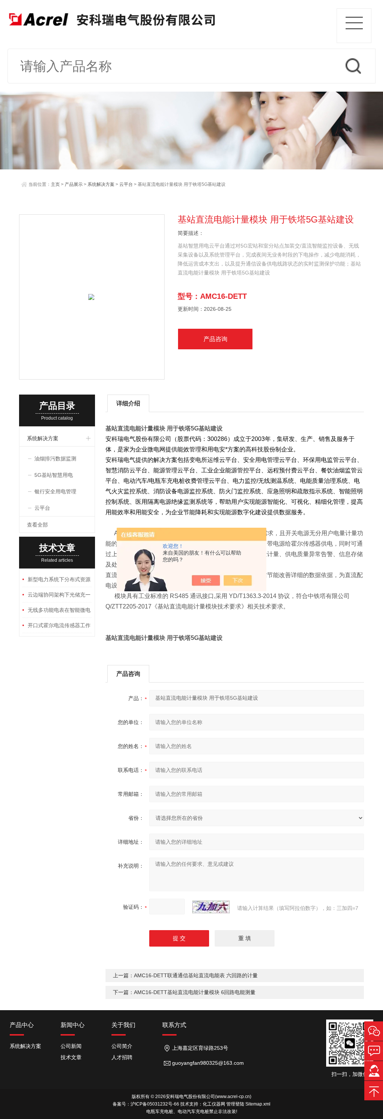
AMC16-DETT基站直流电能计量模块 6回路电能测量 (194, 992)
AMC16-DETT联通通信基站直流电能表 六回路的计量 (196, 975)
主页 (55, 184)
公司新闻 (71, 1046)
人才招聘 (121, 1057)
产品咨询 (215, 339)
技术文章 (71, 1057)
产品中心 (22, 1025)
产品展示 (74, 184)
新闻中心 (73, 1025)
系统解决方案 (101, 184)
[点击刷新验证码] (211, 907)
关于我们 (123, 1025)
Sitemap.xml (257, 1104)
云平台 (126, 184)
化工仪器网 (214, 1104)
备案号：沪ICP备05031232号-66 (146, 1104)
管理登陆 (235, 1104)
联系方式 (174, 1025)
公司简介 (121, 1046)
